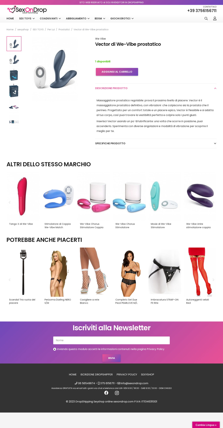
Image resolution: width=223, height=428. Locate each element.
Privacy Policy (127, 374)
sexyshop (23, 29)
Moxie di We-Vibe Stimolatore (161, 225)
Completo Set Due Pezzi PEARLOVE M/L (126, 301)
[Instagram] (117, 393)
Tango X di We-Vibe (21, 224)
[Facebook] (106, 393)
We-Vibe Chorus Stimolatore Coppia (91, 225)
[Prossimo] (213, 202)
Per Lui (51, 29)
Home (10, 29)
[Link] (214, 18)
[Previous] (9, 202)
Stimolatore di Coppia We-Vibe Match (58, 225)
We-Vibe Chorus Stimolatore (125, 225)
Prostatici (64, 29)
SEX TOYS (38, 29)
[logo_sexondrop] (27, 9)
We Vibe (100, 39)
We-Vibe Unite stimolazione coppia (198, 225)
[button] (206, 18)
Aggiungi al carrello (117, 72)
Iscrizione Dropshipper (96, 374)
